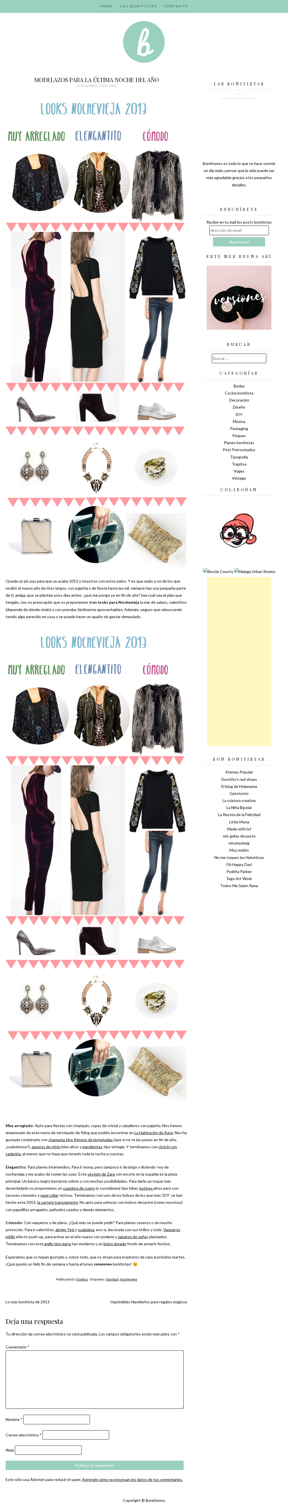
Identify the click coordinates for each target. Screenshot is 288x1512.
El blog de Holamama (239, 786)
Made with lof (239, 828)
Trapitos (82, 1279)
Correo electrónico (24, 1434)
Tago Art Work (239, 878)
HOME (106, 6)
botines (146, 1188)
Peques (239, 435)
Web (10, 1450)
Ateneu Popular (239, 772)
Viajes (239, 471)
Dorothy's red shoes (239, 779)
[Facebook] (239, 198)
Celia (112, 85)
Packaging (239, 428)
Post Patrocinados (239, 449)
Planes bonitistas (239, 442)
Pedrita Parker (239, 871)
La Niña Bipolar (239, 807)
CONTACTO (176, 6)
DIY (239, 414)
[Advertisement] (239, 661)
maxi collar (49, 1195)
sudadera (86, 1229)
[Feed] (219, 198)
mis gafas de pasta (239, 836)
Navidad (112, 1279)
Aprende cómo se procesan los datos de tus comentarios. (132, 1479)
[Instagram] (258, 198)
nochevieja (128, 1279)
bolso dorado (115, 1243)
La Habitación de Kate (153, 1132)
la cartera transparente (57, 1202)
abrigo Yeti (65, 1229)
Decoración (239, 400)
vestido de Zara (101, 1174)
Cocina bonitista (239, 393)
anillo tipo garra (57, 1243)
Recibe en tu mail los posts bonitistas (239, 222)
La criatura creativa (239, 800)
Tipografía (239, 457)
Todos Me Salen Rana (239, 885)
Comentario (17, 1347)
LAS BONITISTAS (138, 6)
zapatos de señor (133, 1236)
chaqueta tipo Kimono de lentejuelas (80, 1139)
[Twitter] (229, 198)
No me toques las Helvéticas (239, 857)
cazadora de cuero (79, 1188)
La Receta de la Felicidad (239, 814)
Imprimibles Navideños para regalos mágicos (148, 1301)
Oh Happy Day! (239, 864)
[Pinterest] (248, 198)
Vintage (239, 478)
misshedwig (239, 843)
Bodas (239, 385)
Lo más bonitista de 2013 (28, 1301)
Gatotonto (239, 793)
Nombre (14, 1419)
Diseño (239, 407)
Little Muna (239, 821)
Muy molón (239, 850)
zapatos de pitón (46, 1146)
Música (239, 421)
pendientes (92, 1146)
